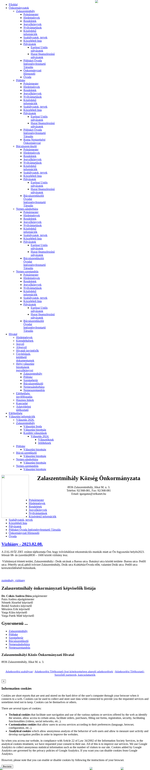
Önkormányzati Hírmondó (32, 72)
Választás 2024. (40, 436)
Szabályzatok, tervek (35, 37)
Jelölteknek (44, 442)
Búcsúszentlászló (33, 383)
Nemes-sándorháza (27, 208)
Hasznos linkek (25, 400)
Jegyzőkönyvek (32, 24)
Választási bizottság (34, 429)
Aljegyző (21, 347)
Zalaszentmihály (25, 11)
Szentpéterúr (30, 380)
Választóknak (46, 439)
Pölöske (20, 80)
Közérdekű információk (30, 32)
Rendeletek (29, 21)
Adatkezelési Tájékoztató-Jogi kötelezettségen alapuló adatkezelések (74, 671)
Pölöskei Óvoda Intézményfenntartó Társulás (34, 64)
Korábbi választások (35, 433)
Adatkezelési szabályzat (19, 671)
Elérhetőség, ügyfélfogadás (24, 395)
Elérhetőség (15, 413)
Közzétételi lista (32, 40)
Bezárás (7, 766)
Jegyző (20, 344)
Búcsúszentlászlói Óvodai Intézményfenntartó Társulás (34, 200)
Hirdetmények (31, 17)
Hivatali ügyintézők (27, 350)
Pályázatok (29, 44)
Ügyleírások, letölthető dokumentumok (25, 357)
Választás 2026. (25, 419)
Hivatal (13, 334)
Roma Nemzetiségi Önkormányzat (34, 141)
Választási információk (22, 416)
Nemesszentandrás (34, 390)
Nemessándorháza (33, 386)
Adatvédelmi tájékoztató (23, 408)
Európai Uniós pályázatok (39, 49)
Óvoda (27, 77)
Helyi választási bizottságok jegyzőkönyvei (25, 367)
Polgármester (30, 14)
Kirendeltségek (24, 340)
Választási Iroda (32, 426)
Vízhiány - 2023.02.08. (22, 544)
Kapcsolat (22, 403)
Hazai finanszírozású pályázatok (43, 55)
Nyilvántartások (32, 27)
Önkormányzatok (19, 7)
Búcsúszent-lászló (26, 146)
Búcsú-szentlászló (26, 452)
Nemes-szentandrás (27, 271)
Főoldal (13, 4)
